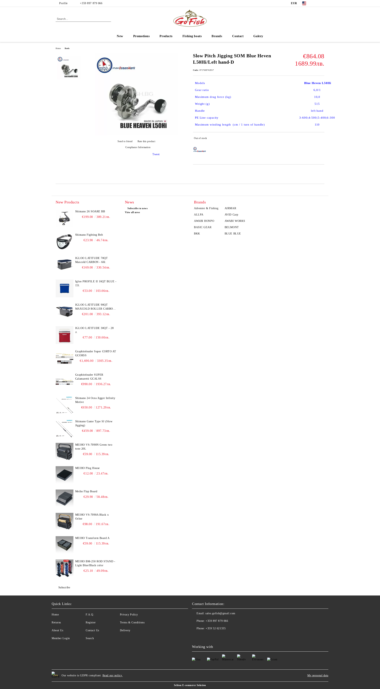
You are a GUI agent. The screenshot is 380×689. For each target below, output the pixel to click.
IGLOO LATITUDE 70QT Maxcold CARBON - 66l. (91, 260)
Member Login (61, 638)
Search (90, 638)
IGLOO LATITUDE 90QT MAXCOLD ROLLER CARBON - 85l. (95, 307)
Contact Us (92, 630)
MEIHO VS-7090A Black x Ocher (92, 516)
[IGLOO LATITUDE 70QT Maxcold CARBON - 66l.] (64, 265)
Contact (238, 36)
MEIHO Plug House (87, 468)
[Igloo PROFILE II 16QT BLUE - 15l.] (64, 288)
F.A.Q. (90, 614)
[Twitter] (322, 3)
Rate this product (146, 141)
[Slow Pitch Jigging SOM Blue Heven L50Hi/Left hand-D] (136, 134)
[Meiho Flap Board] (64, 498)
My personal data (317, 675)
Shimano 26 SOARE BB (90, 211)
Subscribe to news (137, 208)
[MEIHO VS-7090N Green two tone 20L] (64, 452)
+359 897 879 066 (91, 3)
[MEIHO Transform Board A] (64, 545)
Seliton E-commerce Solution (190, 685)
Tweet (156, 154)
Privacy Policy (129, 614)
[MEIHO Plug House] (64, 475)
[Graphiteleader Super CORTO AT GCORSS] (64, 358)
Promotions (141, 36)
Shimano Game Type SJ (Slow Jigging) (94, 423)
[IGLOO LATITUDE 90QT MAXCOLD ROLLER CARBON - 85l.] (64, 312)
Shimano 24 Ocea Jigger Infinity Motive (95, 400)
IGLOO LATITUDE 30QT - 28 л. (94, 330)
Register (91, 622)
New (120, 36)
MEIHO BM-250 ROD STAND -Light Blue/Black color (95, 563)
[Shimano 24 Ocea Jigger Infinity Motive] (64, 405)
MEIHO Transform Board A (92, 538)
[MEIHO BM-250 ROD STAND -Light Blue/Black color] (64, 568)
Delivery (125, 630)
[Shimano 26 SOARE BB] (64, 218)
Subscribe (64, 587)
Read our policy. (113, 675)
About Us (57, 630)
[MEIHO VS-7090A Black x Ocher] (64, 522)
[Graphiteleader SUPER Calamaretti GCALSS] (64, 382)
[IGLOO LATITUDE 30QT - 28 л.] (64, 335)
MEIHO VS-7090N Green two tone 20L (93, 446)
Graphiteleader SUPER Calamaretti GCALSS (89, 376)
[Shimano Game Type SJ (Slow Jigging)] (64, 428)
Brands (217, 36)
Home (58, 48)
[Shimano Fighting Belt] (64, 242)
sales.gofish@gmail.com (220, 613)
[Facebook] (316, 3)
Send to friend (125, 141)
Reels (67, 48)
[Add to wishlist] (321, 139)
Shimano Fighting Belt (89, 234)
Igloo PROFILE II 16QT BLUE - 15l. (96, 283)
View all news (132, 212)
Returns (56, 622)
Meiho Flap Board (86, 491)
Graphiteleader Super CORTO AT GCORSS (95, 353)
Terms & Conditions (132, 622)
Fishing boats (192, 36)
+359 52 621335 (216, 628)
